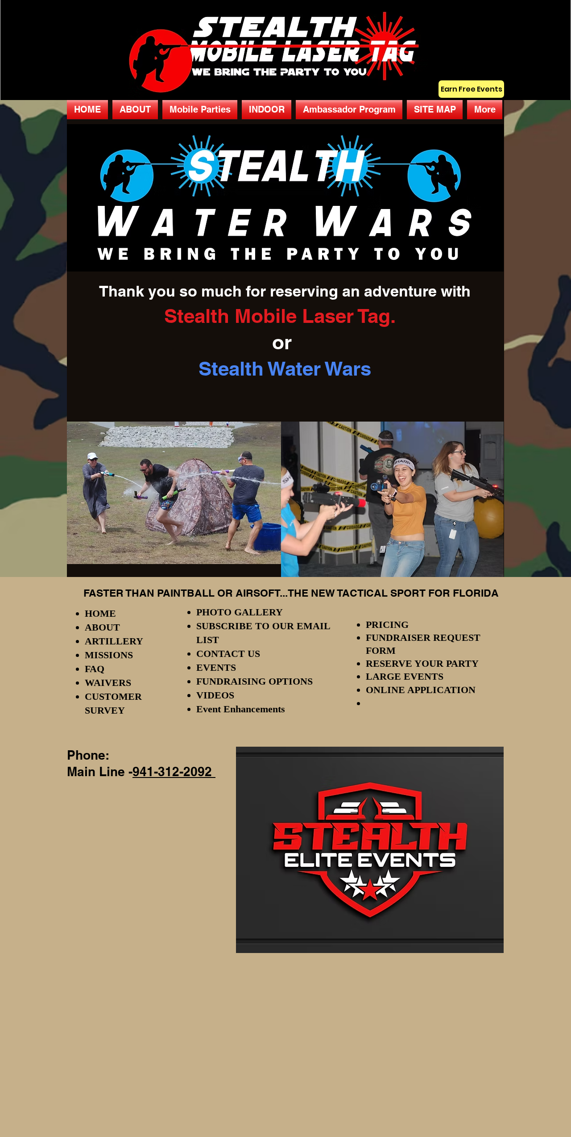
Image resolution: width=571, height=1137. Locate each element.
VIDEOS (215, 695)
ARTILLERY (114, 641)
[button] (200, 109)
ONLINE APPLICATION (421, 689)
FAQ (94, 668)
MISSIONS (109, 654)
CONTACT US (228, 653)
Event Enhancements (240, 709)
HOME (100, 613)
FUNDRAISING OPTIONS (254, 681)
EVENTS (216, 667)
